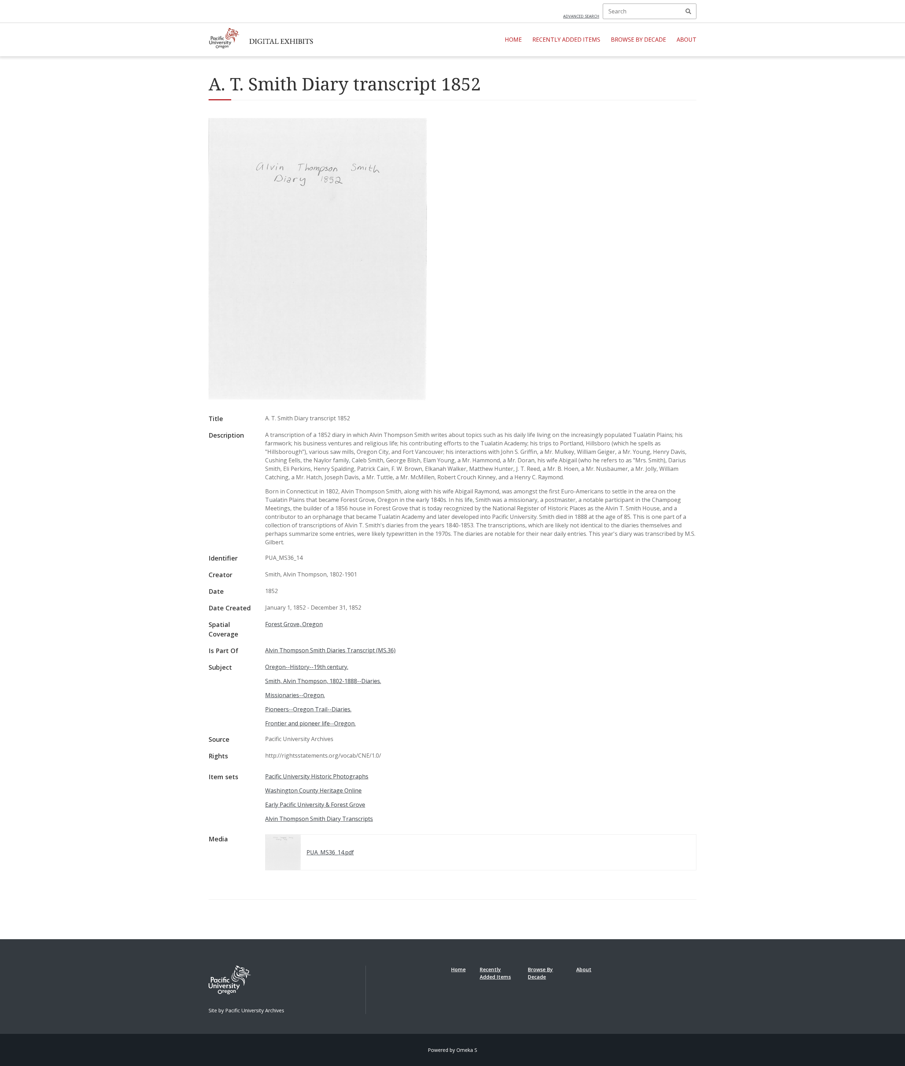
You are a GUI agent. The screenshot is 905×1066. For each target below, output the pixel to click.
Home (513, 39)
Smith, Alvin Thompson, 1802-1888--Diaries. (323, 681)
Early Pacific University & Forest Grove (315, 805)
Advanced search (581, 16)
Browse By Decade (638, 39)
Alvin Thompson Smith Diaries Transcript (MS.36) (330, 650)
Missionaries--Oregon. (295, 695)
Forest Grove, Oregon (294, 624)
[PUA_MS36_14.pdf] (318, 398)
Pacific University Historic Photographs (316, 776)
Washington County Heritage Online (313, 790)
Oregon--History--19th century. (306, 667)
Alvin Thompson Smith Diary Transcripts (319, 819)
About (686, 39)
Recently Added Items (566, 39)
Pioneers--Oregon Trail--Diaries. (308, 709)
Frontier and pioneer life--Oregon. (310, 723)
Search (688, 11)
